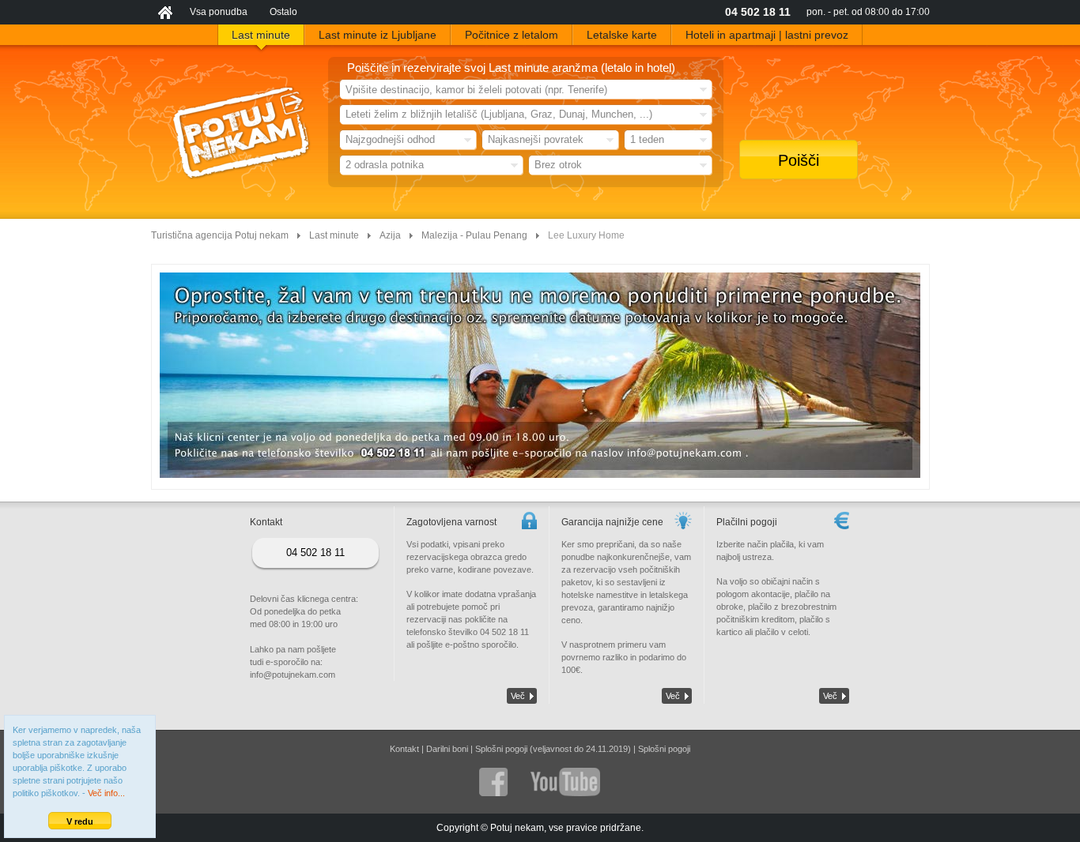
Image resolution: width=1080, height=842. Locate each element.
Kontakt (404, 749)
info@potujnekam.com (292, 674)
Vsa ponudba (218, 11)
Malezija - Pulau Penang (474, 235)
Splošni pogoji (664, 749)
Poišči (798, 160)
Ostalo (283, 11)
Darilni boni (447, 749)
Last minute (334, 235)
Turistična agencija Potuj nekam (220, 235)
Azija (390, 235)
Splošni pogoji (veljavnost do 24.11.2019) (553, 749)
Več (518, 696)
